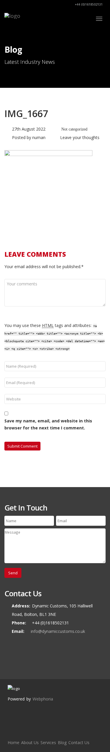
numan (38, 137)
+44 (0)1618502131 (88, 4)
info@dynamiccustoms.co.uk (58, 631)
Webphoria (43, 699)
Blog (62, 742)
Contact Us (78, 742)
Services (48, 742)
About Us (30, 742)
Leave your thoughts (79, 137)
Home (13, 742)
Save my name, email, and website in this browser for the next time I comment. (48, 424)
